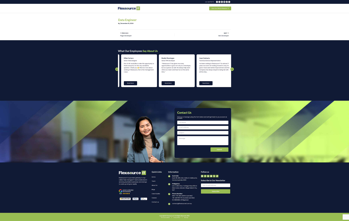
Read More (128, 83)
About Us (154, 185)
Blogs (153, 189)
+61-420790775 (209, 2)
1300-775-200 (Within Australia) (182, 196)
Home (154, 177)
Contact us (155, 202)
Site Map (186, 217)
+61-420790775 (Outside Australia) (183, 198)
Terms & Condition (165, 217)
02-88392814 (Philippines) (180, 200)
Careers (154, 198)
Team (154, 181)
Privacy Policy (177, 217)
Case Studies (156, 194)
